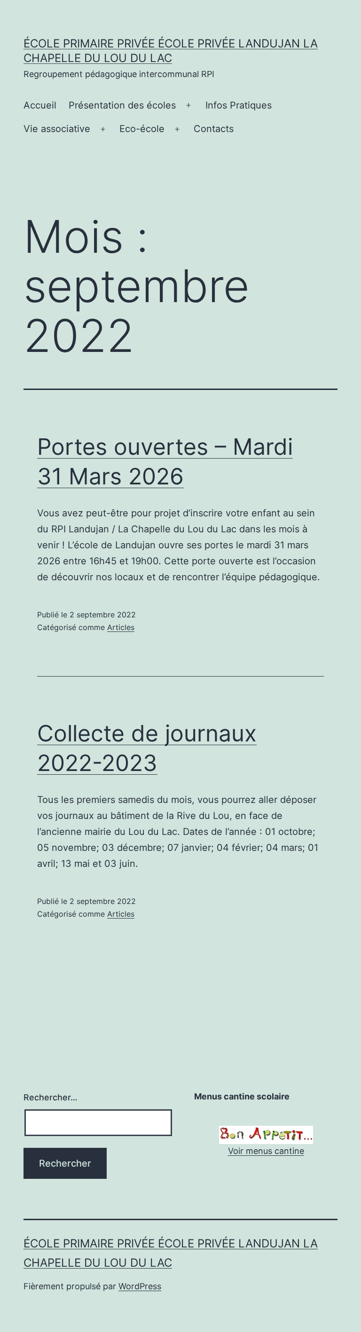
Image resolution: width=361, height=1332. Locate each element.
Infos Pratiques (238, 105)
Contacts (214, 128)
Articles (120, 627)
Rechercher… (51, 1097)
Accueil (40, 105)
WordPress (139, 1286)
